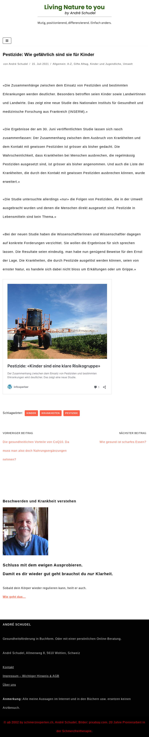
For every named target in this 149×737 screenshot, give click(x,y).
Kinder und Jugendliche (105, 63)
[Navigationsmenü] (7, 41)
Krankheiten (51, 413)
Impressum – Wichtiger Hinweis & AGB (31, 676)
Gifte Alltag (81, 63)
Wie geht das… (14, 596)
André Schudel (18, 63)
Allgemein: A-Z (62, 63)
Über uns (9, 684)
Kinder (31, 413)
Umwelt (128, 63)
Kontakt (8, 667)
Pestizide (71, 413)
